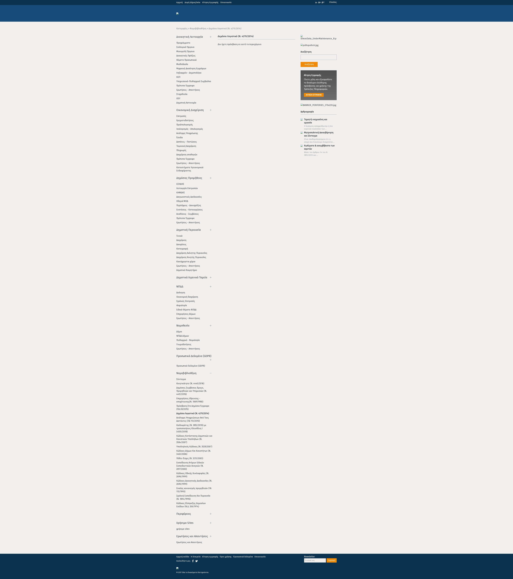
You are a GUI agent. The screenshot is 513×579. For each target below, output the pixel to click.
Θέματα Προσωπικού (186, 60)
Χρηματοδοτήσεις (185, 120)
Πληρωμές (181, 150)
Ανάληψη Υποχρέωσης (187, 133)
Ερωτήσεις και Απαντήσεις (189, 542)
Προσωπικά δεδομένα (243, 556)
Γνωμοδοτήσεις (183, 344)
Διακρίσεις (181, 244)
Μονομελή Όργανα (185, 51)
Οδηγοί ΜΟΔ (182, 201)
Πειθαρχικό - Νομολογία (188, 340)
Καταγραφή (182, 248)
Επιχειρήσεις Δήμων (186, 314)
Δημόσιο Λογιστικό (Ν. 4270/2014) (192, 413)
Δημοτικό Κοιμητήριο (186, 270)
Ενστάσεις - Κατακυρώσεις (189, 209)
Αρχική (179, 2)
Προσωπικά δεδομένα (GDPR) (190, 366)
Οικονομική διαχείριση (187, 297)
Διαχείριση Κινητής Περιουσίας (191, 257)
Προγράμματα (183, 43)
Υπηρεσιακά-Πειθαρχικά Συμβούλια (193, 81)
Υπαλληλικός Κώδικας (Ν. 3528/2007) (194, 446)
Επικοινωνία (226, 2)
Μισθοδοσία (182, 64)
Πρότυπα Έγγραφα (185, 85)
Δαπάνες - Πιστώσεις (186, 142)
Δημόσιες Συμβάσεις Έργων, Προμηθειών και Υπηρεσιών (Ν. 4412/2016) (191, 390)
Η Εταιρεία (196, 556)
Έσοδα (179, 137)
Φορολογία (181, 305)
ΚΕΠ (178, 77)
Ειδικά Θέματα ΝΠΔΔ (186, 309)
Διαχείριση (181, 240)
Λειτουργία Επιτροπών (187, 188)
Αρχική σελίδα (182, 556)
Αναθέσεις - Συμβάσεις (187, 214)
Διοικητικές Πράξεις (185, 55)
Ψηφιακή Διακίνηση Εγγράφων (191, 68)
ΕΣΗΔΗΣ (180, 184)
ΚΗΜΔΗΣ (180, 192)
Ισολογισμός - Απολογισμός (189, 129)
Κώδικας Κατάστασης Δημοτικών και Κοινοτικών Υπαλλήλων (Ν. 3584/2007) (194, 439)
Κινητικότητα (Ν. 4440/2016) (190, 383)
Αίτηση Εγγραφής (210, 2)
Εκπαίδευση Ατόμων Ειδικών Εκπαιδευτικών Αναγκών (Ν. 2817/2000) (190, 465)
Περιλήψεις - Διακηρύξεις (188, 205)
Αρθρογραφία (307, 111)
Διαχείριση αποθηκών (186, 154)
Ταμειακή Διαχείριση (186, 146)
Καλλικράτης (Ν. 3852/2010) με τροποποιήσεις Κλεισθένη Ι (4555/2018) (191, 428)
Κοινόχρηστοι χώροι (185, 261)
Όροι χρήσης (226, 556)
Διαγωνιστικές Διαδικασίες (189, 197)
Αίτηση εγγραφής (210, 556)
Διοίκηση (180, 292)
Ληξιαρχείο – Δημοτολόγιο (188, 73)
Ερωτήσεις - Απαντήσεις (188, 90)
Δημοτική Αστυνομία (186, 102)
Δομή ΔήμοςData (192, 2)
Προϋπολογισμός (184, 124)
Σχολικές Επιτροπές (185, 301)
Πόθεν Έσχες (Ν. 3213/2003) (189, 458)
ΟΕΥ (178, 98)
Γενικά (179, 236)
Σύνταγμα (181, 379)
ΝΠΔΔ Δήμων (182, 336)
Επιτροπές (181, 116)
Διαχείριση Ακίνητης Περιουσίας (191, 253)
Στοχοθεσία (181, 94)
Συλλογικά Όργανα (185, 47)
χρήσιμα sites (183, 529)
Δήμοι (179, 331)
